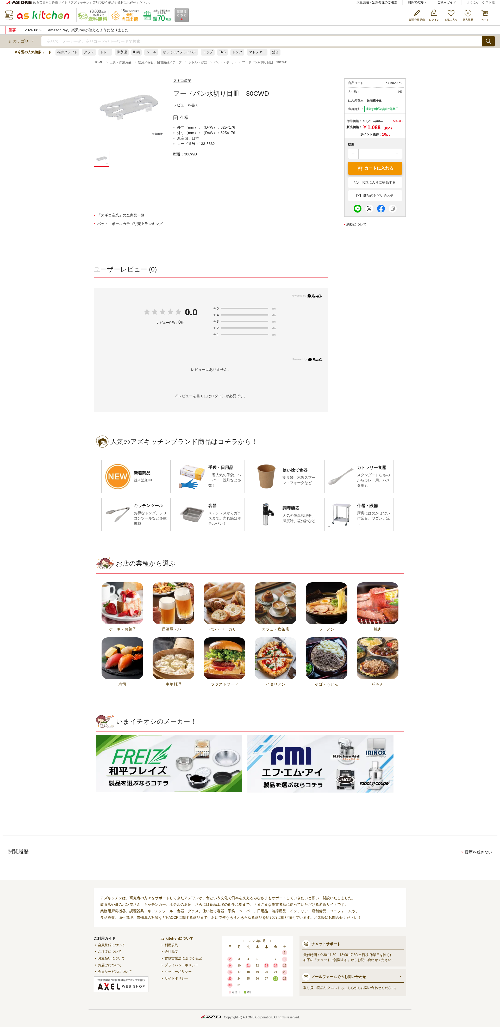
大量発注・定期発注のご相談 (377, 2)
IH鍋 (136, 52)
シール (151, 52)
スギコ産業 (182, 80)
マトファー (257, 52)
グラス (89, 52)
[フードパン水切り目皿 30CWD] (129, 114)
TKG (222, 52)
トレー (105, 52)
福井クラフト (67, 52)
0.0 (191, 312)
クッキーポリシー (178, 972)
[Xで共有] (369, 207)
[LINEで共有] (357, 207)
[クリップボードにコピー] (393, 207)
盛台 (275, 52)
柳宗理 (122, 52)
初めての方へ (417, 2)
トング (237, 52)
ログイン (218, 396)
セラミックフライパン (179, 52)
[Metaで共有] (381, 207)
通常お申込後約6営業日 (382, 109)
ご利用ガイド (446, 2)
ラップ (208, 52)
